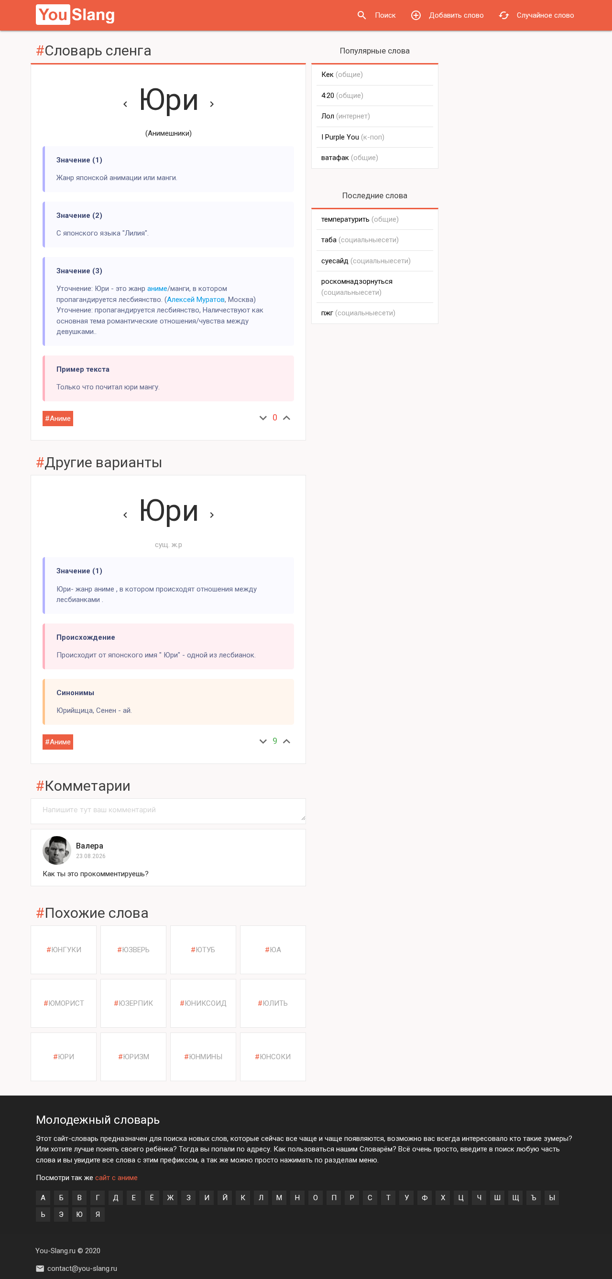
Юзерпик (136, 1003)
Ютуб (205, 950)
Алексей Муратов (196, 299)
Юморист (66, 1003)
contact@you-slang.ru (82, 1268)
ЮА (275, 950)
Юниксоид (206, 1003)
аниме (157, 288)
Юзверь (136, 950)
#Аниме (58, 418)
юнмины (205, 1057)
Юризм (136, 1057)
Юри (168, 99)
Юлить (275, 1003)
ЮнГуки (66, 950)
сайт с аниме (116, 1177)
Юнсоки (275, 1057)
